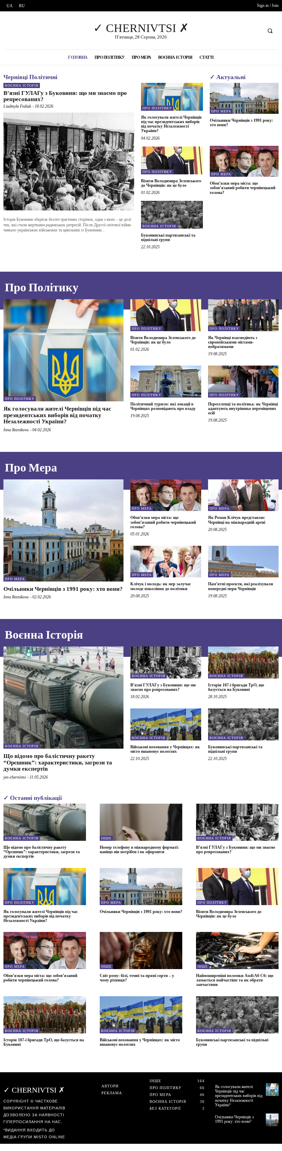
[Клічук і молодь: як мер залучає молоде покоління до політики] (165, 561)
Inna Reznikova (16, 429)
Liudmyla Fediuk (17, 106)
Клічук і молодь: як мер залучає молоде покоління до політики (160, 586)
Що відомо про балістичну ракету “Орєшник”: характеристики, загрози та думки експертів (57, 762)
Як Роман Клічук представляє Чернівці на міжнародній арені (236, 519)
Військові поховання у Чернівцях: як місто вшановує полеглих (165, 749)
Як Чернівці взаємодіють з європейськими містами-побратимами (232, 342)
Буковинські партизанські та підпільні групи (168, 237)
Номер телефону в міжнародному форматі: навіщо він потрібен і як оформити (139, 849)
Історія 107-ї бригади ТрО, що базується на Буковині (236, 687)
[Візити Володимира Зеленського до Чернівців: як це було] (172, 160)
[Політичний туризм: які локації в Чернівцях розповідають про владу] (165, 381)
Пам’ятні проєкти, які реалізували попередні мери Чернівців (240, 586)
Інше (106, 838)
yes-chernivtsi (14, 777)
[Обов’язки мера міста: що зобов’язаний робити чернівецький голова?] (244, 161)
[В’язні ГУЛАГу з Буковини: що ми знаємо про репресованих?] (68, 161)
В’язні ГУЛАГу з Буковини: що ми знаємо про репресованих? (65, 96)
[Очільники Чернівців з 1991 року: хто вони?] (244, 98)
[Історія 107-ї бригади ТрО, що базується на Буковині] (243, 662)
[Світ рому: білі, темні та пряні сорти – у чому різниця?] (141, 950)
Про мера (221, 111)
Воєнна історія (22, 85)
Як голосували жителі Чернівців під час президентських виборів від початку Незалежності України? (171, 124)
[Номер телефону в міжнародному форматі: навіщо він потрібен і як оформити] (141, 822)
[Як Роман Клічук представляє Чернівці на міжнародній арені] (243, 495)
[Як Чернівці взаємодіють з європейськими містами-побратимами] (243, 315)
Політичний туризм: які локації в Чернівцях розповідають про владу (163, 406)
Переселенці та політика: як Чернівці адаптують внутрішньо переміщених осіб (243, 408)
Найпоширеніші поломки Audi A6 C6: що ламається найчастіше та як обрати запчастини (234, 980)
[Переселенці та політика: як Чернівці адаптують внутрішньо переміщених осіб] (243, 381)
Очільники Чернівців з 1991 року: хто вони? (241, 122)
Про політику (157, 108)
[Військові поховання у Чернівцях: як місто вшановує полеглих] (165, 724)
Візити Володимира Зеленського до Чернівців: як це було (171, 183)
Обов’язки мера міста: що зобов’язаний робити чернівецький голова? (242, 188)
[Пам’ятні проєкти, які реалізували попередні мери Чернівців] (243, 561)
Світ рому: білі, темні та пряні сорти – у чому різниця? (137, 977)
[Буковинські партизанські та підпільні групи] (172, 215)
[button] (270, 30)
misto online (49, 1137)
